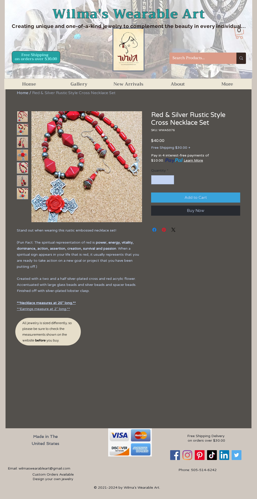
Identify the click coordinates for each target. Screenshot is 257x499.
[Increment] (170, 179)
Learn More (193, 160)
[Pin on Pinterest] (164, 230)
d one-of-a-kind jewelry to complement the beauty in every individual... (153, 26)
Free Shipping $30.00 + (170, 147)
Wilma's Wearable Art (128, 14)
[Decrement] (155, 179)
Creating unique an (36, 26)
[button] (239, 33)
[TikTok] (212, 455)
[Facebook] (175, 455)
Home (22, 92)
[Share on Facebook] (154, 230)
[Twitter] (236, 455)
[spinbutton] (162, 179)
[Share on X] (173, 230)
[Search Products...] (241, 58)
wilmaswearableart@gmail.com (44, 468)
